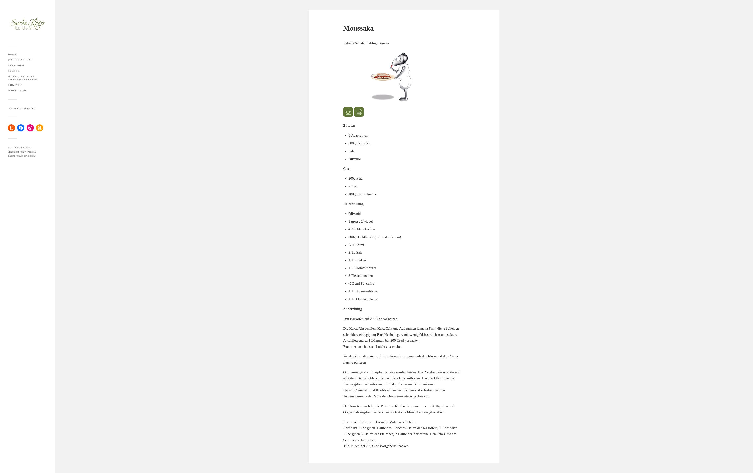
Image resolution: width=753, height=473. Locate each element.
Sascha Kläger (23, 147)
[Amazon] (39, 127)
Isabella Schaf (20, 60)
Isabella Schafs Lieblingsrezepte (22, 78)
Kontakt (15, 85)
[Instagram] (30, 127)
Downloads (17, 90)
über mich (16, 65)
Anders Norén (27, 155)
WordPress (29, 151)
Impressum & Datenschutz (21, 108)
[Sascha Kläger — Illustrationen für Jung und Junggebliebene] (27, 24)
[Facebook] (20, 127)
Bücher (14, 71)
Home (12, 54)
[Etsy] (11, 127)
